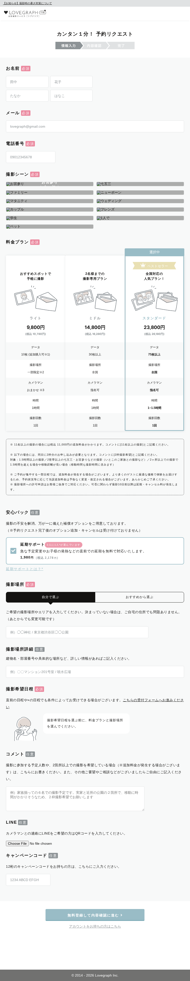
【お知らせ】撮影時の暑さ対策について (27, 3)
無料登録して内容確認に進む (94, 915)
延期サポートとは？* (24, 569)
